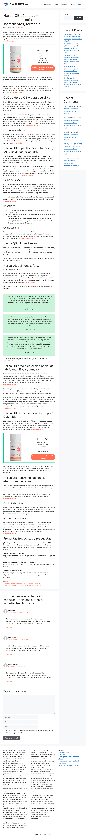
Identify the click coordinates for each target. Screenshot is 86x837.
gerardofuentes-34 (70, 158)
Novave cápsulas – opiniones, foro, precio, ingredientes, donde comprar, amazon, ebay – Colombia (72, 71)
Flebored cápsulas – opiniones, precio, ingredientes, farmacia (22, 583)
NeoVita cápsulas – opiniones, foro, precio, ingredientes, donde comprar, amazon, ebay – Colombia (72, 82)
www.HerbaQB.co (9, 41)
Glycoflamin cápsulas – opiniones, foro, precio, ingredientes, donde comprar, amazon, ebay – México (72, 48)
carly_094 (67, 132)
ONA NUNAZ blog (19, 4)
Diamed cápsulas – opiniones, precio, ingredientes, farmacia (71, 163)
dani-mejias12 (68, 106)
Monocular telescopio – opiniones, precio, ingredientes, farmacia (23, 585)
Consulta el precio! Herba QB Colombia (42, 68)
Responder (9, 627)
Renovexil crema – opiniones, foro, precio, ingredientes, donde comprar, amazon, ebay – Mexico (72, 59)
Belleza (72, 4)
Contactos (61, 754)
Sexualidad (64, 4)
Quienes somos (63, 752)
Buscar (66, 14)
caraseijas (67, 144)
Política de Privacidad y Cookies (69, 765)
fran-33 (66, 118)
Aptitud (56, 4)
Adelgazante (47, 4)
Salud (79, 4)
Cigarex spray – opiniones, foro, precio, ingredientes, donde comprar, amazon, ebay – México (73, 123)
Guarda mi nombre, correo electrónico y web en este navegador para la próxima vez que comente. (29, 732)
